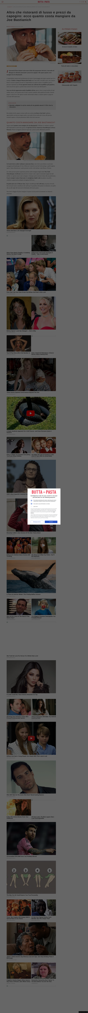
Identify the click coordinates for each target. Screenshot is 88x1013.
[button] (44, 506)
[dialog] (44, 506)
